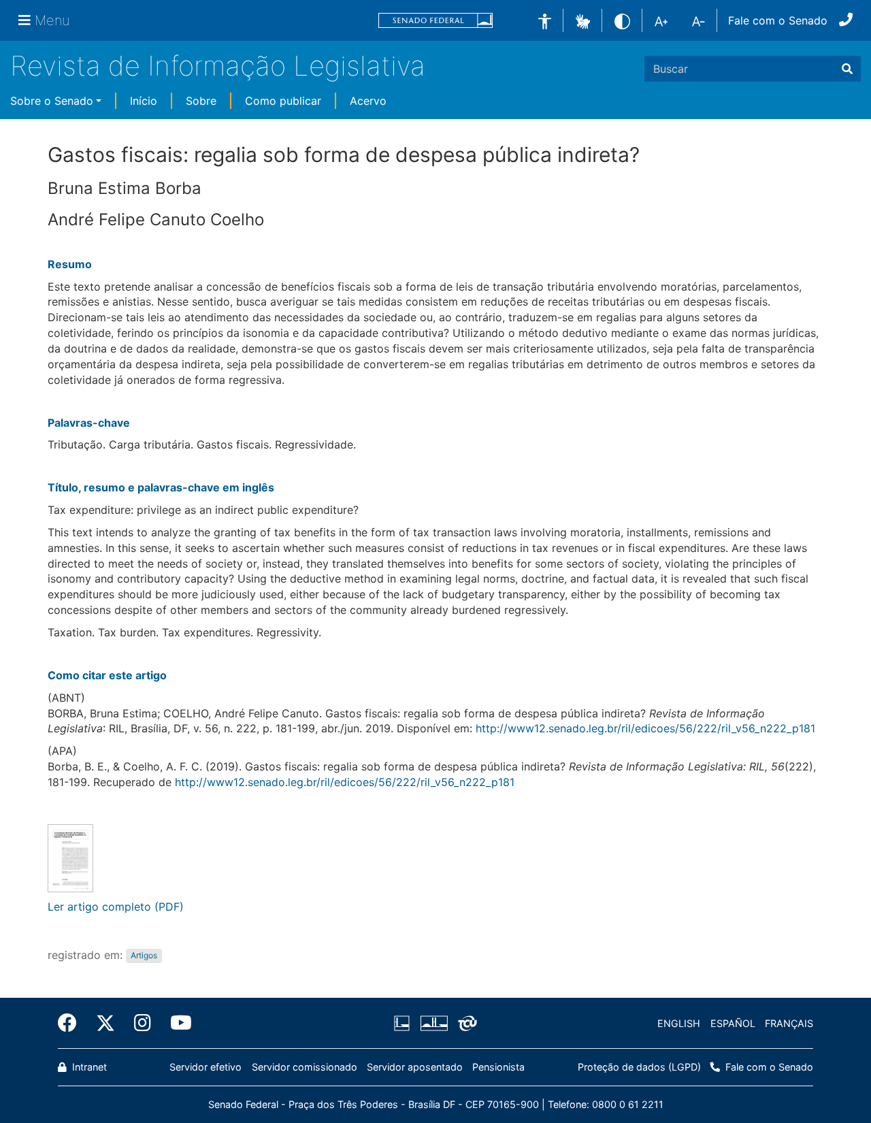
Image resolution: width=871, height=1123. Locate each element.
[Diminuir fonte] (698, 20)
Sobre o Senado (51, 101)
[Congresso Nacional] (433, 1023)
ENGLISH (678, 1023)
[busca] (847, 68)
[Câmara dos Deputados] (404, 1023)
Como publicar (283, 101)
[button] (583, 20)
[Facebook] (72, 1023)
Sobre (201, 101)
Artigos (144, 956)
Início (143, 101)
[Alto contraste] (622, 20)
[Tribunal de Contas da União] (465, 1023)
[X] (105, 1023)
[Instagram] (143, 1023)
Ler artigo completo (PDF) (116, 906)
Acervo (368, 101)
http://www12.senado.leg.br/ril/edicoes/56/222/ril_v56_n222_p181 (645, 728)
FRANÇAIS (789, 1023)
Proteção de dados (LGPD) (639, 1067)
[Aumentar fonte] (661, 20)
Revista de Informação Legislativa (217, 65)
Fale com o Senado (777, 20)
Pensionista (498, 1067)
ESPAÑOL (732, 1023)
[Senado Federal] (435, 21)
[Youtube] (176, 1023)
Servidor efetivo (205, 1067)
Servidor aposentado (415, 1067)
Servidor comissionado (304, 1067)
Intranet (88, 1067)
